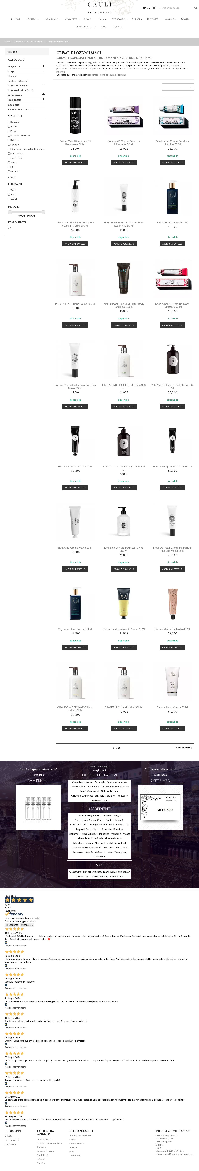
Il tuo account (81, 1131)
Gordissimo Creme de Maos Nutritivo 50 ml (172, 143)
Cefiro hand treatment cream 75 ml (124, 629)
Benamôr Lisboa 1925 (20, 135)
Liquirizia (118, 829)
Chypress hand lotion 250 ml (75, 629)
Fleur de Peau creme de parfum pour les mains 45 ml (172, 549)
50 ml (13, 194)
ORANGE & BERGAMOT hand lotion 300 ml (75, 709)
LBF (12, 167)
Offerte (8, 1135)
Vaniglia (89, 852)
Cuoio (109, 819)
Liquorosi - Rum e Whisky (82, 833)
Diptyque (14, 144)
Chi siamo (41, 1147)
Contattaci (42, 1155)
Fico (85, 824)
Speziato (110, 795)
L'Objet (13, 131)
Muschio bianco (113, 838)
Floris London (16, 153)
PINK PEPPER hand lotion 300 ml (75, 304)
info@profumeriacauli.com (179, 1153)
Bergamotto (93, 815)
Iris (127, 824)
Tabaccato (122, 795)
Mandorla (116, 833)
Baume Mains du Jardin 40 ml (172, 629)
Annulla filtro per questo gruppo (21, 109)
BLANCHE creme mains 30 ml (75, 547)
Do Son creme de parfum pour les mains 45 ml (75, 387)
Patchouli (76, 847)
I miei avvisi (74, 1155)
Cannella (106, 815)
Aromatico (121, 781)
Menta (126, 833)
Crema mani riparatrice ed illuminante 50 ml (75, 143)
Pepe (105, 847)
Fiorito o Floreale (109, 786)
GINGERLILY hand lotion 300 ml (123, 707)
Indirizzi (73, 1147)
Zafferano (99, 856)
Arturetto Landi (100, 871)
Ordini (72, 1139)
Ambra (82, 815)
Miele (80, 838)
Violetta (108, 852)
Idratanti (12, 76)
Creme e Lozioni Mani (20, 90)
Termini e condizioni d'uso (49, 1143)
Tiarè (125, 847)
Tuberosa (78, 852)
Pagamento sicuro (46, 1151)
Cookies (41, 1163)
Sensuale (99, 795)
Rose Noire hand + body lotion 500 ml (124, 468)
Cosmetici (14, 104)
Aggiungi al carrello (75, 162)
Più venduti (10, 1143)
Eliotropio (118, 819)
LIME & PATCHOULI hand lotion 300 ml (124, 387)
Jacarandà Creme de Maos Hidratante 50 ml (124, 143)
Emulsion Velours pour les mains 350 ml (123, 549)
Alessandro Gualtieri (80, 871)
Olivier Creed (83, 876)
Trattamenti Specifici (18, 81)
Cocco (100, 819)
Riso (112, 847)
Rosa (118, 847)
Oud (123, 842)
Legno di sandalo (103, 829)
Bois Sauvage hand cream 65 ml (172, 466)
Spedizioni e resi (45, 1139)
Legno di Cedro (84, 829)
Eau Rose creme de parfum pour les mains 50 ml (123, 224)
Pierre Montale (100, 876)
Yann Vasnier (116, 876)
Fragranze (14, 66)
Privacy (40, 1159)
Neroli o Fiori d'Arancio (107, 842)
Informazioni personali (80, 1135)
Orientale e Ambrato (82, 795)
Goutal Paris (16, 158)
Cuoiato (94, 786)
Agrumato (100, 781)
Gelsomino (109, 824)
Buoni (72, 1151)
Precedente (12, 924)
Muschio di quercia (83, 842)
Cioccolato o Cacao (85, 819)
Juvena (13, 162)
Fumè (83, 790)
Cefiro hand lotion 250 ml (172, 222)
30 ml (13, 189)
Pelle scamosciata (91, 847)
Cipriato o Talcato (79, 786)
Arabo (110, 781)
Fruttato (124, 786)
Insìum (13, 126)
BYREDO (14, 140)
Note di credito (76, 1143)
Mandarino (103, 833)
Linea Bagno (15, 94)
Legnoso (114, 790)
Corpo (11, 71)
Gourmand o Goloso (98, 790)
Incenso (120, 824)
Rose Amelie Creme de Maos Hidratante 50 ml (172, 306)
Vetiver (98, 852)
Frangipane (96, 824)
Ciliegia (117, 815)
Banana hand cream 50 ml (172, 707)
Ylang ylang (120, 852)
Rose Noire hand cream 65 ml (75, 466)
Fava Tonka (76, 824)
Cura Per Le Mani (18, 85)
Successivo (184, 748)
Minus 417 (15, 171)
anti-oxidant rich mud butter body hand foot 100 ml (123, 306)
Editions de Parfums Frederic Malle (27, 149)
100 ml (13, 198)
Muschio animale (94, 838)
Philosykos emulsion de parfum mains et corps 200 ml (75, 224)
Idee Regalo (14, 99)
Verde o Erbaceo (99, 800)
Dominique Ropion (120, 871)
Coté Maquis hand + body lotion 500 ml (172, 387)
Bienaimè (14, 122)
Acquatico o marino (82, 781)
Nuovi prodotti (12, 1139)
